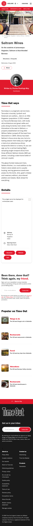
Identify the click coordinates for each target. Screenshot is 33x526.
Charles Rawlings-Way (20, 89)
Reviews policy (6, 493)
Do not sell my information (6, 476)
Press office (5, 455)
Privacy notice (6, 471)
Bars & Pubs (26, 9)
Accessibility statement (5, 485)
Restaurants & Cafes (15, 9)
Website (20, 253)
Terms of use (6, 489)
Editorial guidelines (8, 468)
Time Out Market (24, 458)
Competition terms (7, 496)
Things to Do (5, 9)
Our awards (5, 461)
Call (8, 257)
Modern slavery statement (6, 504)
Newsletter (22, 466)
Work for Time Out (7, 465)
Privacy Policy (9, 297)
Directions (9, 253)
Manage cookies (7, 508)
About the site (6, 499)
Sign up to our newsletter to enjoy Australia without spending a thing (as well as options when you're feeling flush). (16, 284)
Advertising (22, 455)
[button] (29, 199)
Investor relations (7, 458)
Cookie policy (6, 480)
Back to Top (18, 401)
